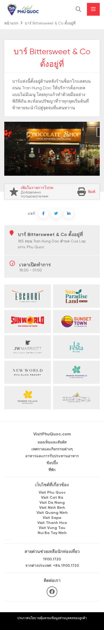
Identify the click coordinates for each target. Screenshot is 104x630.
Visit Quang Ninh (52, 513)
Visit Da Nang (52, 503)
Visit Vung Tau (52, 528)
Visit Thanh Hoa (52, 523)
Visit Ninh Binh (52, 508)
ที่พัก (52, 470)
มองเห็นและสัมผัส (52, 442)
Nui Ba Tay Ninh (52, 533)
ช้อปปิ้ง (52, 463)
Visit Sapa (52, 518)
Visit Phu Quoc (52, 493)
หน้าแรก (11, 24)
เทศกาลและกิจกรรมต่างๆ (52, 449)
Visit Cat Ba (52, 498)
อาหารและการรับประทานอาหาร (52, 456)
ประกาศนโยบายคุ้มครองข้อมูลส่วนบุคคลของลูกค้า (52, 618)
